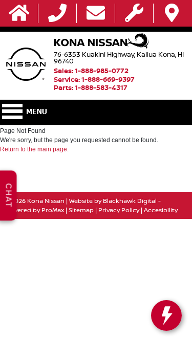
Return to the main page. (34, 149)
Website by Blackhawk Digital (113, 200)
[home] (19, 13)
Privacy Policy (118, 210)
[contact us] (96, 13)
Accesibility (161, 210)
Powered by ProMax (34, 210)
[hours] (134, 13)
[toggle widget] (166, 315)
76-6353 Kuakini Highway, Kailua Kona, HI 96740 (119, 57)
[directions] (172, 13)
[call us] (57, 13)
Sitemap (81, 210)
